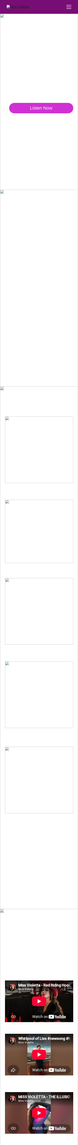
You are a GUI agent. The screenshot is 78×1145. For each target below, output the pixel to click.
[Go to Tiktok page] (48, 173)
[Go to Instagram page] (33, 173)
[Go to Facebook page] (19, 173)
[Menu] (68, 7)
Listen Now (41, 108)
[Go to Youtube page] (63, 173)
